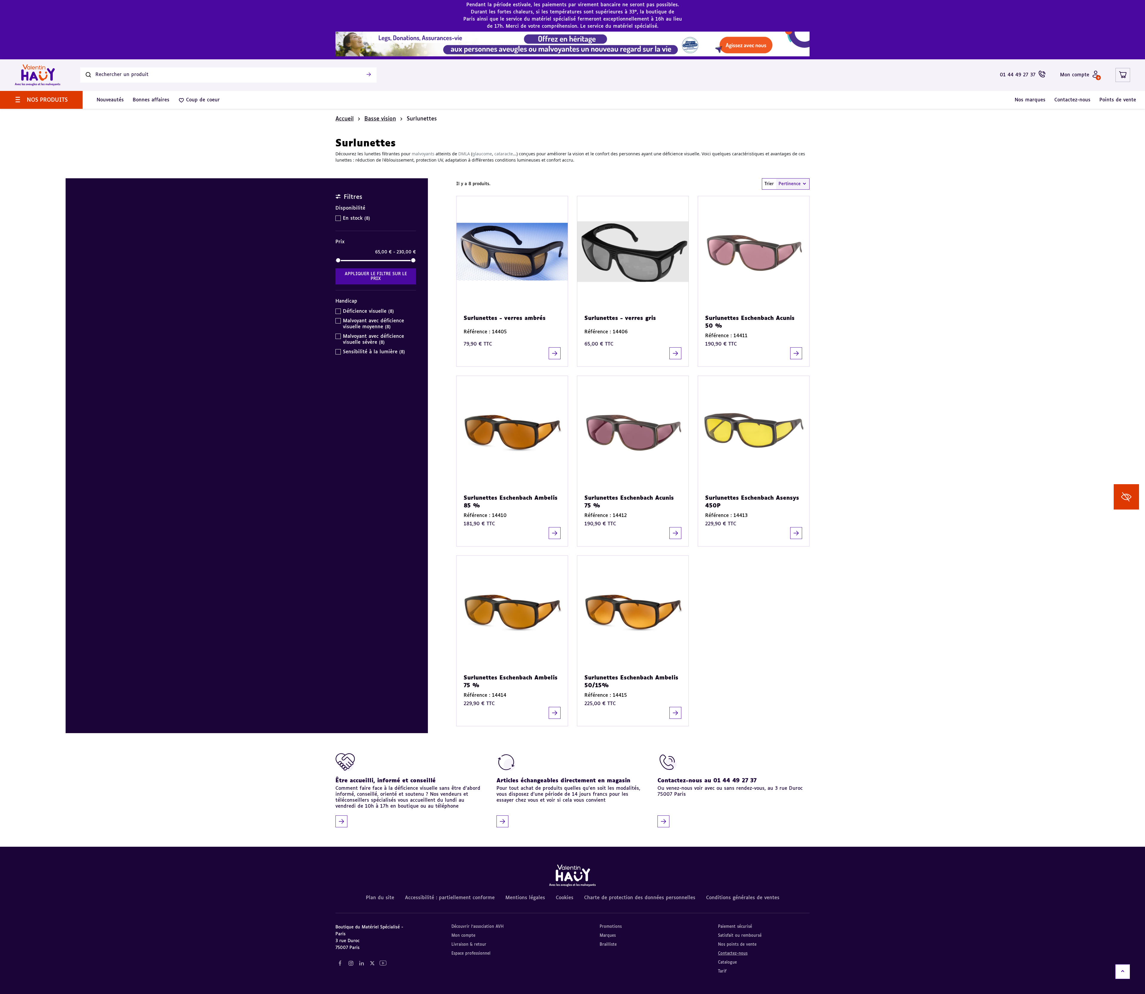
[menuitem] (41, 100)
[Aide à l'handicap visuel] (1126, 497)
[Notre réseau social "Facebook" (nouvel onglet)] (339, 963)
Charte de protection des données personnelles (639, 898)
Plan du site (380, 898)
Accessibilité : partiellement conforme (450, 898)
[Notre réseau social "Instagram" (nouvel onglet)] (350, 963)
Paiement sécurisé (735, 927)
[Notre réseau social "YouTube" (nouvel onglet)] (382, 963)
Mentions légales (525, 898)
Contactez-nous (733, 954)
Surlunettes (422, 119)
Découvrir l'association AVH (477, 927)
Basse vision (380, 119)
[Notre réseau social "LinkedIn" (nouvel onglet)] (361, 963)
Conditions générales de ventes (742, 898)
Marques (608, 936)
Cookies (564, 898)
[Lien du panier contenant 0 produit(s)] (1122, 75)
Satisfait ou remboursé (740, 936)
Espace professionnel (471, 954)
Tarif (722, 971)
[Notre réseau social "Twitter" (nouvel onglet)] (372, 963)
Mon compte (463, 936)
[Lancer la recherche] (368, 75)
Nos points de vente (737, 945)
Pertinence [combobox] (790, 184)
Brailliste (608, 945)
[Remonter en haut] (1122, 971)
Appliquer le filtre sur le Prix (376, 276)
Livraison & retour (468, 945)
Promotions (611, 927)
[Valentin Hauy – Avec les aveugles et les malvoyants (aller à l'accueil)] (37, 75)
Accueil (344, 119)
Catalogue (727, 962)
